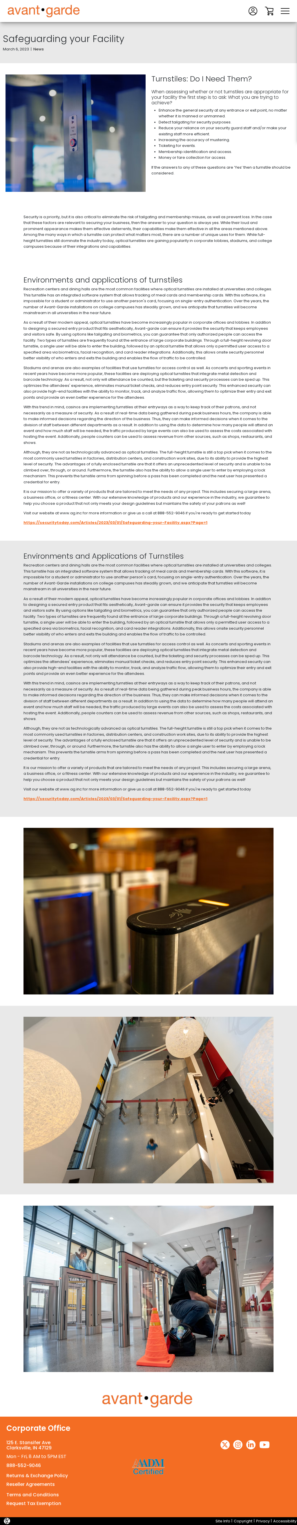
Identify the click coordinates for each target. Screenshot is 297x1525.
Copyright (243, 1520)
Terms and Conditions (32, 1494)
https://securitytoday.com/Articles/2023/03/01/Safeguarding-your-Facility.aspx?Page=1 (115, 522)
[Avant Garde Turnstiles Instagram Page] (237, 1444)
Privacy (263, 1520)
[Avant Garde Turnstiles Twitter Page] (225, 1444)
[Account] (253, 10)
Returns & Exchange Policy (37, 1475)
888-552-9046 (23, 1465)
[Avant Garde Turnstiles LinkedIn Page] (251, 1444)
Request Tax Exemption (33, 1503)
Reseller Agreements (30, 1484)
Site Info (222, 1520)
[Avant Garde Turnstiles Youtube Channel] (264, 1444)
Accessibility (284, 1520)
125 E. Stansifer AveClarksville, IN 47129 (29, 1445)
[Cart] (269, 10)
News (38, 49)
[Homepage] (148, 1400)
